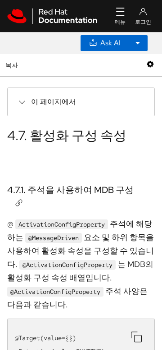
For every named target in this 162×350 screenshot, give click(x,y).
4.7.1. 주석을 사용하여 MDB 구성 (70, 190)
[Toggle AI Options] (138, 43)
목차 (13, 65)
